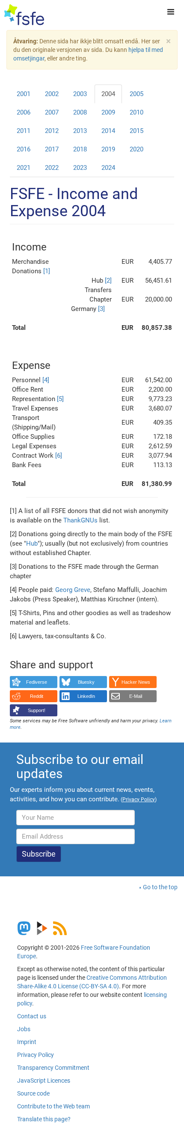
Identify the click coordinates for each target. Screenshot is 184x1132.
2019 (108, 149)
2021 (23, 168)
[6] (58, 455)
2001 (23, 94)
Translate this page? (44, 1119)
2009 (108, 112)
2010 (136, 112)
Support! (36, 710)
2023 (80, 168)
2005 (136, 94)
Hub (32, 543)
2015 (136, 131)
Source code (33, 1093)
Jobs (23, 1029)
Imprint (26, 1041)
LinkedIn (86, 696)
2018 (80, 149)
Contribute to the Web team (53, 1106)
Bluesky (86, 682)
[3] (101, 309)
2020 (136, 149)
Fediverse (36, 682)
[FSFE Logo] (24, 15)
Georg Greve (72, 590)
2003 (80, 94)
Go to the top (160, 887)
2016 (23, 149)
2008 (80, 112)
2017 (52, 149)
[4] (45, 380)
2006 (23, 112)
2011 (23, 131)
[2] (108, 280)
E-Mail (135, 696)
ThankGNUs (80, 520)
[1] (46, 271)
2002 (52, 94)
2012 (52, 131)
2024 (108, 168)
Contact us (31, 1016)
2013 (80, 131)
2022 (52, 168)
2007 (52, 112)
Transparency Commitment (53, 1067)
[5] (60, 399)
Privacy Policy (35, 1054)
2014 (108, 131)
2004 (108, 94)
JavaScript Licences (43, 1080)
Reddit (36, 696)
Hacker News (136, 682)
